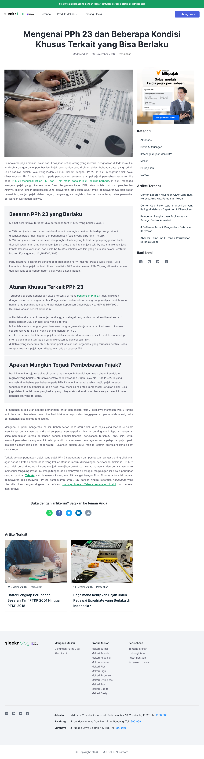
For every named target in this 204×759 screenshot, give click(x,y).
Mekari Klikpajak (101, 657)
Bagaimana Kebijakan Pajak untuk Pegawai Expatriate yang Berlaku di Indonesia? (101, 600)
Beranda (46, 14)
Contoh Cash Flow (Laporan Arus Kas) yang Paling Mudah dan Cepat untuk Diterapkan (166, 207)
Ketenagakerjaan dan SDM (156, 154)
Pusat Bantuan (137, 657)
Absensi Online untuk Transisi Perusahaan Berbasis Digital (165, 239)
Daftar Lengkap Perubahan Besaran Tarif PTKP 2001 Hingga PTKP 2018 (33, 600)
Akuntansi (146, 140)
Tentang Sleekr (93, 14)
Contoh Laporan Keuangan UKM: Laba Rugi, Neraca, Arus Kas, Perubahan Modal (166, 196)
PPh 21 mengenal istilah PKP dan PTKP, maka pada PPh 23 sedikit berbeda (60, 180)
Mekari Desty (100, 693)
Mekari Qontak (100, 662)
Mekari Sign (99, 671)
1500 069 (161, 715)
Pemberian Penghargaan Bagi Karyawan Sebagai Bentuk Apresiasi (164, 218)
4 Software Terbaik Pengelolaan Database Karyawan (165, 229)
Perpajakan (124, 54)
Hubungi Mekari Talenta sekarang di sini (89, 484)
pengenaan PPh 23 (88, 295)
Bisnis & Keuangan (151, 147)
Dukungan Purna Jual (67, 648)
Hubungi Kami (137, 653)
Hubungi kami (187, 14)
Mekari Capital (100, 688)
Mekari (144, 161)
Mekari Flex (99, 666)
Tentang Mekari (138, 648)
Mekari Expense (101, 675)
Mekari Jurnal (100, 648)
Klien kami (61, 653)
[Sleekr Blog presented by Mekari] (19, 14)
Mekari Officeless (102, 679)
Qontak (144, 175)
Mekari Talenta (100, 653)
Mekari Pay (98, 684)
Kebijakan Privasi (139, 662)
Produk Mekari (66, 14)
